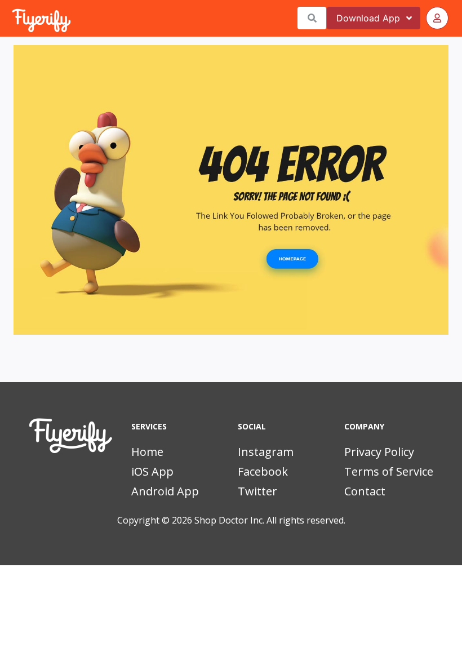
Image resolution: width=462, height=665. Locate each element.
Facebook (263, 471)
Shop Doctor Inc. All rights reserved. (269, 520)
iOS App (152, 471)
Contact (364, 491)
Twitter (257, 491)
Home (147, 451)
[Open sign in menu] (437, 18)
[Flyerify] (13, 18)
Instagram (266, 451)
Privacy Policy (379, 451)
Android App (165, 491)
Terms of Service (388, 471)
